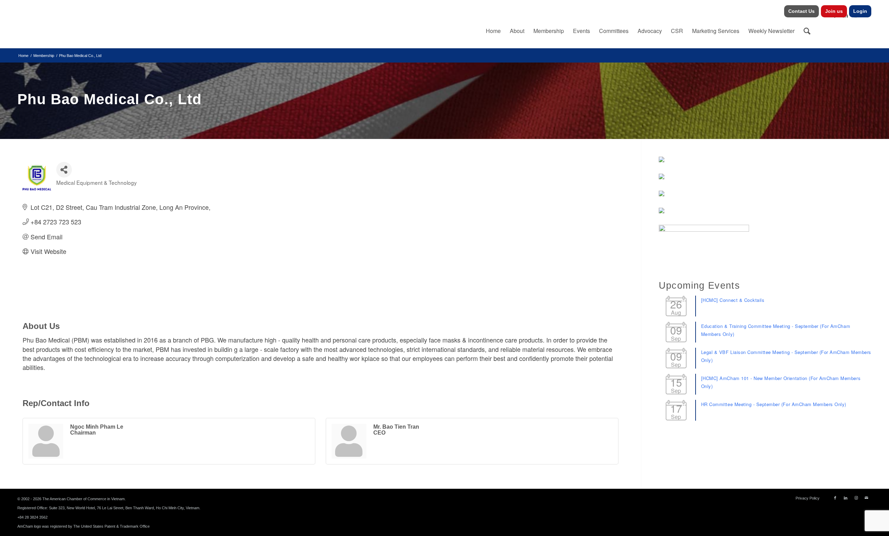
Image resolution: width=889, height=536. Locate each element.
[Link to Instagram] (856, 498)
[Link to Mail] (866, 498)
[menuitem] (801, 11)
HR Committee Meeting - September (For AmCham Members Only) (773, 404)
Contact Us (801, 11)
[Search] (807, 31)
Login (860, 11)
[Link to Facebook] (835, 498)
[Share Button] (64, 170)
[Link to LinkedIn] (845, 498)
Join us (834, 11)
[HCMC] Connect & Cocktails (733, 300)
